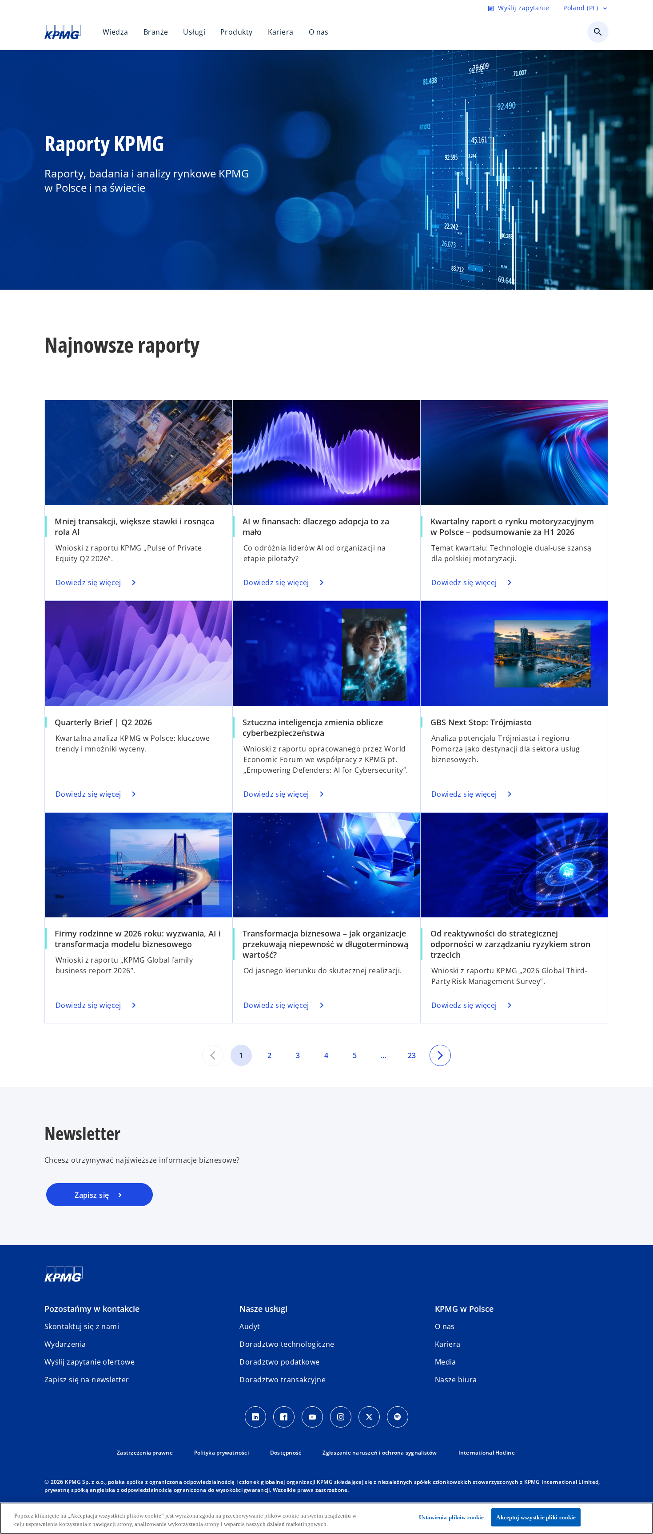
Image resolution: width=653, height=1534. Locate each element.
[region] (326, 1518)
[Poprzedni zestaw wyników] (212, 1055)
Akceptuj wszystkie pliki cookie (536, 1517)
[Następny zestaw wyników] (440, 1055)
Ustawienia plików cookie (451, 1517)
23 (412, 1055)
